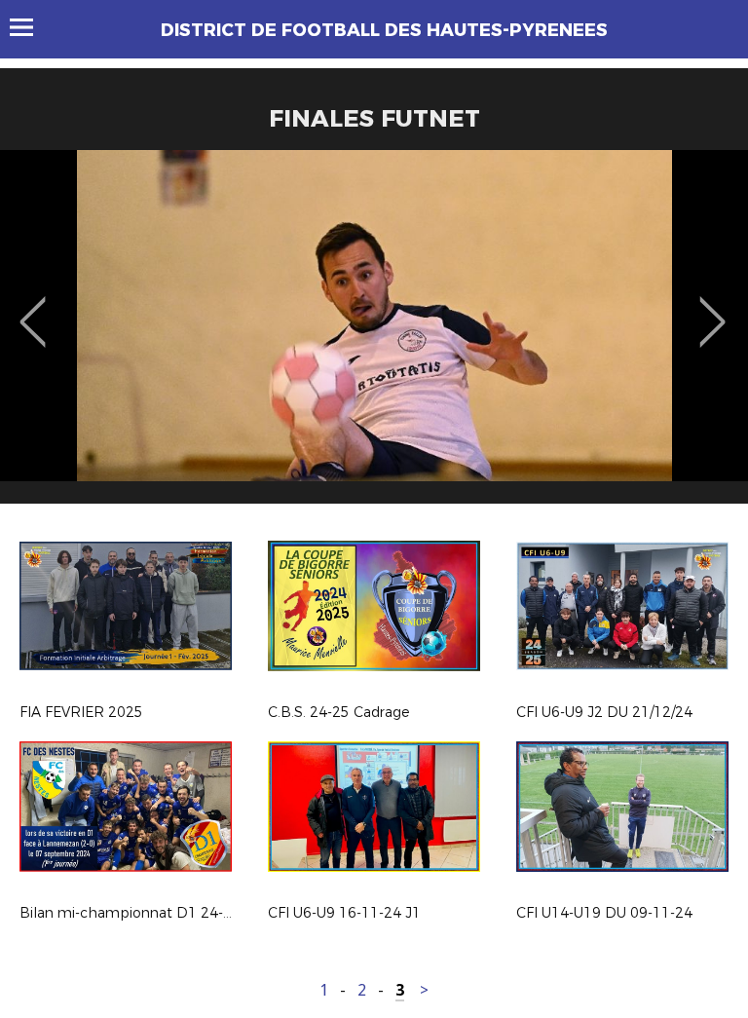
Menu (31, 27)
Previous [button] (33, 307)
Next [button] (712, 307)
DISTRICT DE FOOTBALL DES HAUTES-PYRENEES (384, 30)
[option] (374, 334)
